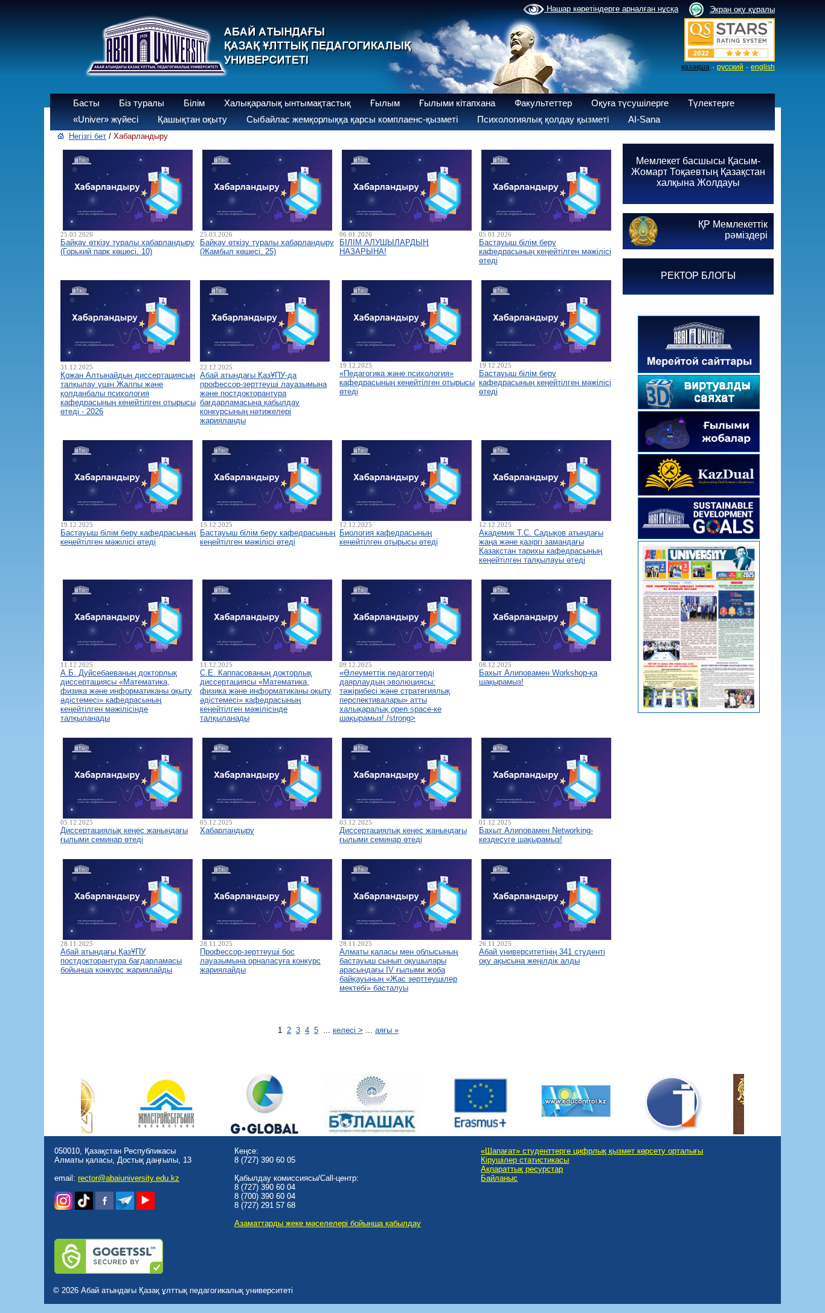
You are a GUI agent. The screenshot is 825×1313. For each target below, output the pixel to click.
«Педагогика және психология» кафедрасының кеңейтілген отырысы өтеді (407, 382)
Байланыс (499, 1178)
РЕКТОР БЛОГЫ (698, 275)
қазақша (695, 67)
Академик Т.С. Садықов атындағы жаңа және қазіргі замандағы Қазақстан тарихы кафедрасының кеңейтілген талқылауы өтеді (541, 546)
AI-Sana (644, 119)
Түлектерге (711, 103)
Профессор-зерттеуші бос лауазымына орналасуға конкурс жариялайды (260, 960)
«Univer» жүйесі (105, 119)
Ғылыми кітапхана (457, 103)
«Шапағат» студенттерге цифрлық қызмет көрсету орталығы (592, 1150)
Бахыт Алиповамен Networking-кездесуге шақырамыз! (536, 835)
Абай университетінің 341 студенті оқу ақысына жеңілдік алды (542, 956)
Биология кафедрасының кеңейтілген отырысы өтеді (388, 537)
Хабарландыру (227, 830)
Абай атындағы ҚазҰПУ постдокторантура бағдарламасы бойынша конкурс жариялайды (121, 960)
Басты (86, 103)
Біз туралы (141, 103)
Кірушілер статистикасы (525, 1159)
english (763, 67)
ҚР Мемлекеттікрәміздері (733, 229)
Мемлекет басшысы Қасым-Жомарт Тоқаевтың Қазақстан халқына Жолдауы (698, 172)
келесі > (348, 1030)
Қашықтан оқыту (192, 119)
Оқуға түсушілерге (630, 103)
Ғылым (385, 103)
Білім (194, 103)
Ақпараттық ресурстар (522, 1169)
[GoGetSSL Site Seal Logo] (108, 1271)
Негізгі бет (87, 136)
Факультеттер (543, 103)
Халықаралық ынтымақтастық (287, 103)
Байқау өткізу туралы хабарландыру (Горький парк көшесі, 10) (127, 247)
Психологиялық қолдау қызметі (543, 119)
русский (730, 67)
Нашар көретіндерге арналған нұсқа (611, 8)
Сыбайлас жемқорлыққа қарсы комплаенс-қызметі (352, 119)
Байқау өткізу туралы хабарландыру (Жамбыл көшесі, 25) (267, 247)
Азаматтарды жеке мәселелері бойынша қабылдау (327, 1223)
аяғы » (387, 1030)
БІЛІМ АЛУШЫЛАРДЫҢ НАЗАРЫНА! (383, 247)
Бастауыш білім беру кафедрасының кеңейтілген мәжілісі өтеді (545, 251)
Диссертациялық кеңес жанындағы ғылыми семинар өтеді (124, 835)
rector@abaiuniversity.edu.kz (128, 1178)
